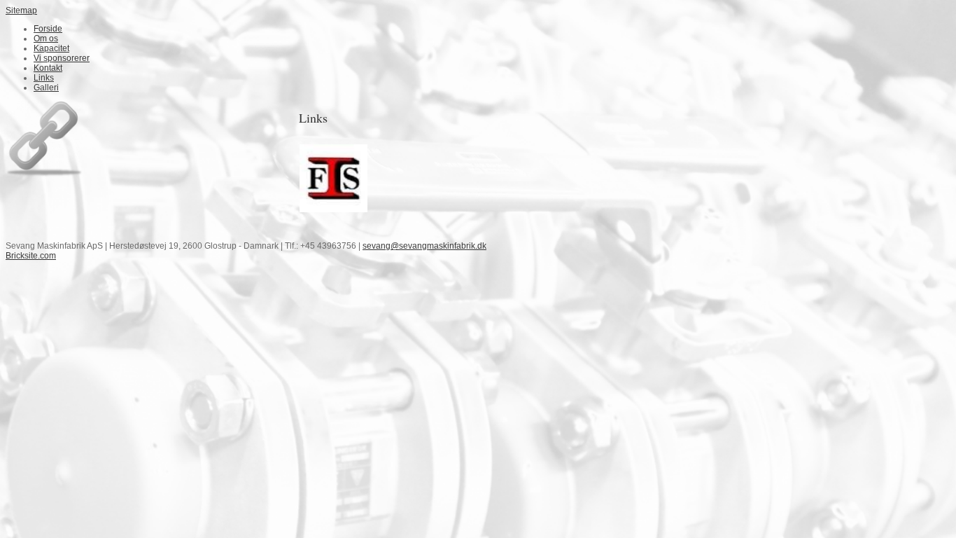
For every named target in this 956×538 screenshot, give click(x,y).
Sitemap (21, 10)
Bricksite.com (31, 256)
